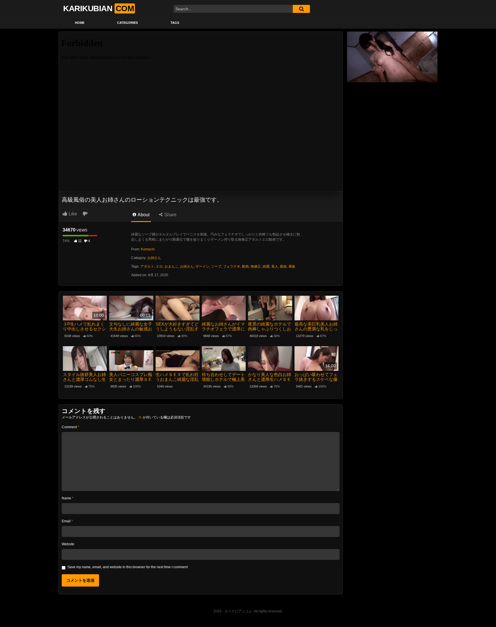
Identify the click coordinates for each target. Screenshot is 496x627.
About (143, 214)
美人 (274, 266)
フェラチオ (231, 266)
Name (67, 498)
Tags (174, 22)
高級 (291, 266)
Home (79, 22)
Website (68, 544)
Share (170, 214)
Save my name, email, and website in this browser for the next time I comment (127, 567)
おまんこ (171, 266)
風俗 (283, 266)
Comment (70, 427)
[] (301, 9)
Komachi (148, 249)
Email (67, 521)
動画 (245, 266)
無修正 (256, 266)
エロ (159, 266)
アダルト (147, 266)
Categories (127, 22)
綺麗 (266, 266)
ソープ (216, 266)
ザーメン (202, 266)
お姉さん (154, 258)
